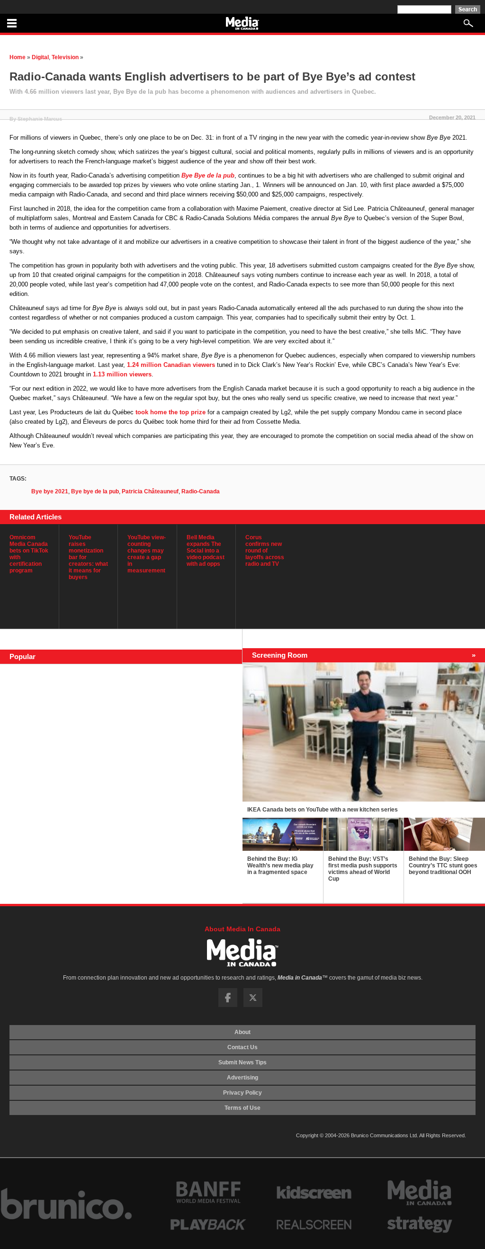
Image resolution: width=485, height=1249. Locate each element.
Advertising (242, 1077)
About (242, 1032)
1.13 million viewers (122, 374)
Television (65, 57)
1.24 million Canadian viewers (171, 364)
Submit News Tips (242, 1062)
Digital (40, 57)
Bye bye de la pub (95, 491)
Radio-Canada (200, 491)
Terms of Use (242, 1108)
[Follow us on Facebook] (227, 1005)
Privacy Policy (242, 1092)
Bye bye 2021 (49, 491)
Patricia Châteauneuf (150, 491)
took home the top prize (170, 412)
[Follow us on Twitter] (252, 1005)
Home (17, 57)
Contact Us (242, 1047)
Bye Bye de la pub (207, 175)
